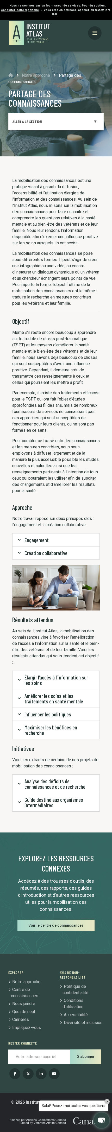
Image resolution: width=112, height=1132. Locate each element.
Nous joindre (23, 1003)
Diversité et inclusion (83, 1022)
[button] (101, 1120)
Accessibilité (76, 1014)
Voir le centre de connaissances (56, 925)
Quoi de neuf (23, 1011)
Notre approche (36, 75)
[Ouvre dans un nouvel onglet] (14, 1073)
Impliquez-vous (26, 1027)
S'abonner (86, 1056)
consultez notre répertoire (20, 10)
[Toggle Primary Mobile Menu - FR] (95, 33)
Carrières (20, 1019)
